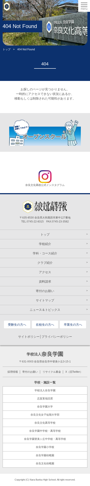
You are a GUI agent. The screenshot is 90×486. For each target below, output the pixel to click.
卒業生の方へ (73, 324)
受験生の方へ (17, 324)
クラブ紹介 (45, 262)
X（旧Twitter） (74, 371)
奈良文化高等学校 (45, 422)
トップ (6, 49)
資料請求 (45, 281)
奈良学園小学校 (45, 447)
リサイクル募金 (52, 371)
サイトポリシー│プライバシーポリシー (45, 336)
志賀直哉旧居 (45, 398)
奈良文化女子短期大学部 (45, 414)
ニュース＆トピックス (45, 309)
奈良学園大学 (45, 406)
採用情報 (12, 371)
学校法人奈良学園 (45, 390)
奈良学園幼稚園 (45, 455)
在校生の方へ (45, 324)
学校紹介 (45, 244)
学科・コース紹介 (45, 253)
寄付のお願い (45, 291)
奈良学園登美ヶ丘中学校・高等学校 (45, 439)
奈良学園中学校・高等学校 (45, 430)
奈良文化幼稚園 (45, 463)
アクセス (45, 272)
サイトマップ (45, 300)
